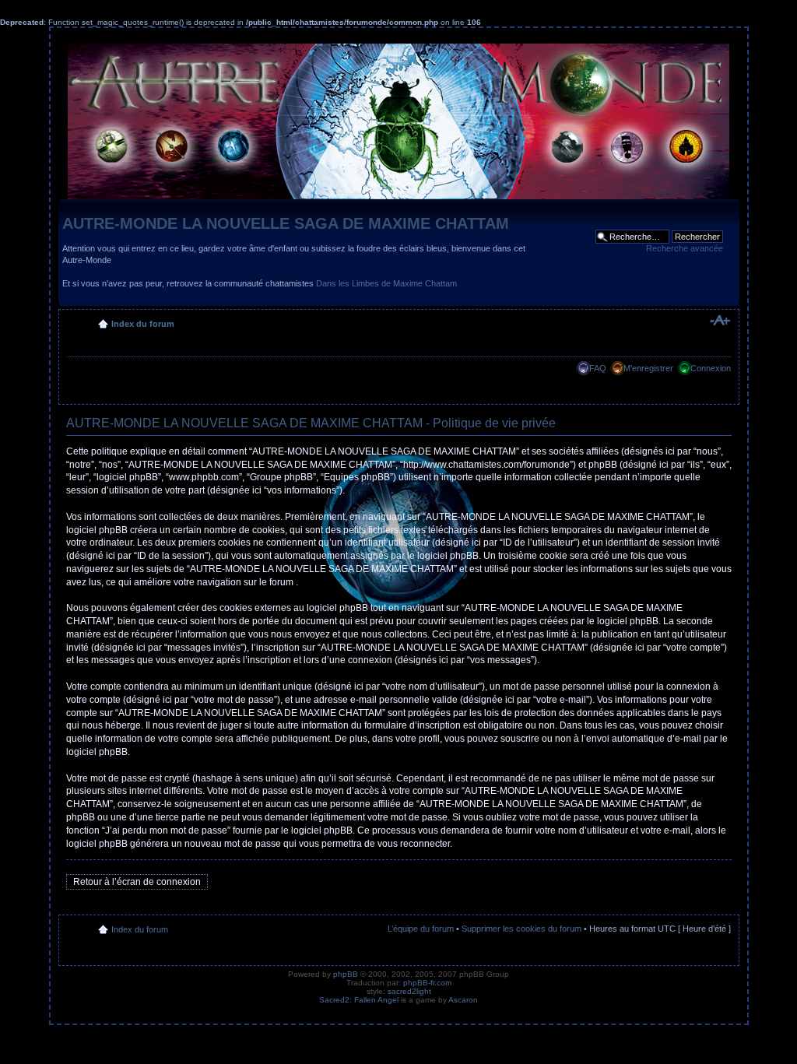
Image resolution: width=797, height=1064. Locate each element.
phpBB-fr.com (427, 982)
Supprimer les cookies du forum (521, 928)
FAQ (597, 368)
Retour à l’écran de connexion (137, 881)
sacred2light (409, 991)
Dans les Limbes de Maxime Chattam (386, 283)
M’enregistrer (648, 368)
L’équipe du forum (421, 928)
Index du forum (142, 323)
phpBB (345, 974)
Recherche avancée (684, 248)
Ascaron (463, 1000)
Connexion (710, 368)
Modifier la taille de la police (719, 321)
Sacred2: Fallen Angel (358, 1000)
